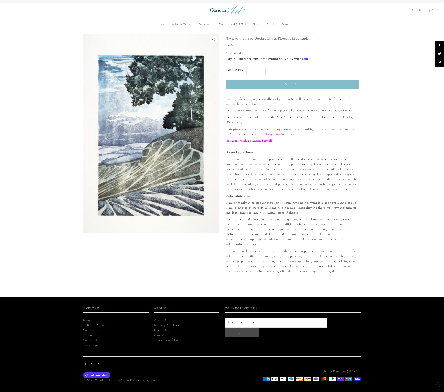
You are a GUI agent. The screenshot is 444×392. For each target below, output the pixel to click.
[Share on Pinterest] (439, 62)
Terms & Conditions (167, 340)
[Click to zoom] (214, 40)
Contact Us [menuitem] (288, 24)
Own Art (160, 335)
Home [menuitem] (161, 24)
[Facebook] (85, 364)
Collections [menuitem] (205, 24)
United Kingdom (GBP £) (340, 371)
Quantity (235, 70)
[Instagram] (92, 364)
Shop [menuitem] (221, 24)
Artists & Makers (95, 325)
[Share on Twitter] (439, 54)
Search (87, 320)
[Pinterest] (99, 364)
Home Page (91, 345)
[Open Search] (412, 10)
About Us (160, 320)
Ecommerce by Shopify (145, 380)
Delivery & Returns (167, 325)
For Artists (90, 335)
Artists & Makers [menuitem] (181, 24)
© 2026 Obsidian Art (98, 380)
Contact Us (90, 340)
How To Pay (162, 330)
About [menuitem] (256, 24)
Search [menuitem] (270, 24)
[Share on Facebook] (439, 45)
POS (120, 380)
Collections (90, 330)
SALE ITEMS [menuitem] (238, 24)
